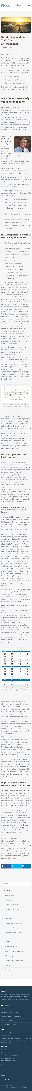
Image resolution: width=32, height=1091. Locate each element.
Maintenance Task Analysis (12, 928)
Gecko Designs (22, 1087)
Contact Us (4, 1050)
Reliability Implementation (12, 956)
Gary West (5, 838)
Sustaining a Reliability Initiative (14, 960)
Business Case (9, 900)
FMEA (6, 914)
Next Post (23, 982)
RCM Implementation (11, 947)
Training (7, 965)
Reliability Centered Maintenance (13, 49)
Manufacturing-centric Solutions (10, 1012)
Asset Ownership (10, 895)
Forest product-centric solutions (10, 1009)
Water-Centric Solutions (7, 1020)
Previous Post (9, 982)
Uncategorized (9, 970)
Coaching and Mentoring (12, 909)
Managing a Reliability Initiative (14, 933)
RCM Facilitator (9, 942)
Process (7, 937)
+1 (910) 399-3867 (9, 1059)
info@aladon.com (10, 1060)
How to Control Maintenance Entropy (11, 1033)
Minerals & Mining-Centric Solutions (11, 1016)
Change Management (11, 905)
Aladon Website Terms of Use (9, 1065)
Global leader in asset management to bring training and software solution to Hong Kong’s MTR (16, 1039)
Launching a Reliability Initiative (14, 923)
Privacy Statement (6, 1069)
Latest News (8, 919)
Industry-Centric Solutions (8, 1024)
